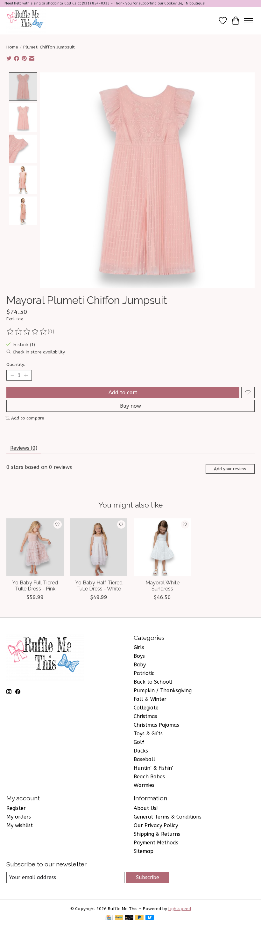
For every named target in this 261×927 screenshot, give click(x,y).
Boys (139, 656)
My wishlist (19, 825)
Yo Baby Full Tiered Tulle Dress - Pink (35, 586)
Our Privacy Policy (156, 825)
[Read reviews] (27, 332)
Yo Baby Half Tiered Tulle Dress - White (99, 586)
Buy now (130, 406)
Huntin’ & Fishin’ (153, 768)
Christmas (145, 716)
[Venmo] (149, 918)
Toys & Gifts (148, 733)
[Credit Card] (109, 918)
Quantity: (15, 364)
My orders (18, 817)
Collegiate (146, 708)
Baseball (144, 759)
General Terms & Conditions (167, 817)
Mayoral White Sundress (162, 586)
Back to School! (153, 682)
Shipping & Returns (157, 834)
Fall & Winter (150, 699)
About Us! (146, 808)
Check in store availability (39, 352)
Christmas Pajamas (156, 725)
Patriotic (144, 673)
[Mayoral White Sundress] (162, 547)
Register (16, 808)
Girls (139, 647)
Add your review (230, 468)
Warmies (144, 785)
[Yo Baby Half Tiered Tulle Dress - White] (98, 547)
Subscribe (147, 877)
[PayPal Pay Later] (139, 918)
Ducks (141, 751)
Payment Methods (156, 843)
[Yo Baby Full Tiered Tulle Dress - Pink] (35, 547)
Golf (139, 742)
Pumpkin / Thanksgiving (163, 690)
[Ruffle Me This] (26, 21)
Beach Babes (149, 777)
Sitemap (143, 851)
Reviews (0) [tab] (23, 448)
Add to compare (27, 418)
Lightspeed (179, 908)
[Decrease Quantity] (12, 375)
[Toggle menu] (248, 20)
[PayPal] (119, 918)
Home (12, 47)
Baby (140, 665)
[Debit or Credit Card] (129, 918)
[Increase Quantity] (26, 375)
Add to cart (123, 392)
